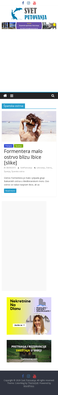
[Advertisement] (29, 61)
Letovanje (41, 167)
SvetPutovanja (26, 167)
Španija (18, 146)
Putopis (9, 146)
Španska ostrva (17, 171)
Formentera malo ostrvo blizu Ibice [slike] (23, 157)
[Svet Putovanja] (5, 96)
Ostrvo (49, 167)
